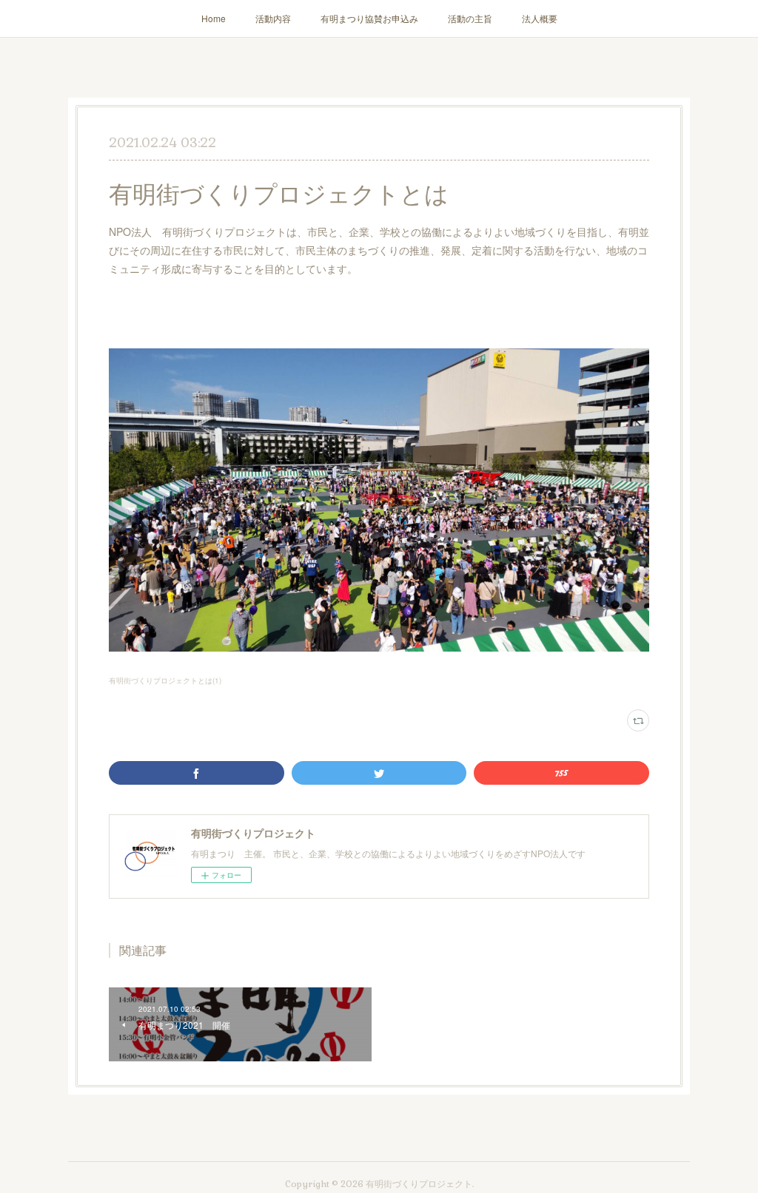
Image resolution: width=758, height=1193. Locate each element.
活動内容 (273, 18)
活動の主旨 (470, 18)
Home (213, 18)
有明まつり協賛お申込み (369, 18)
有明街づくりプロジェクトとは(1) (165, 680)
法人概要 (539, 18)
